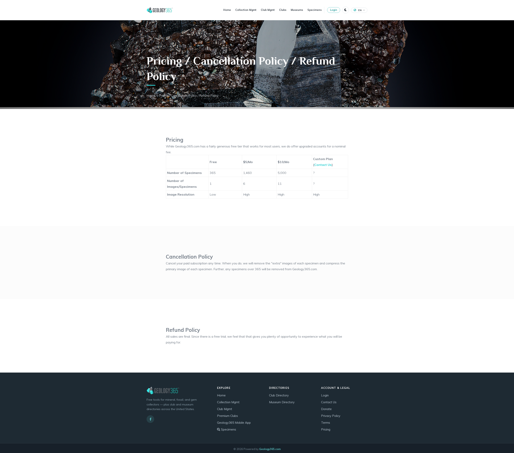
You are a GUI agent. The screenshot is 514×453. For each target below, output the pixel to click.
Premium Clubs (227, 416)
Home (227, 9)
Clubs (282, 9)
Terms (325, 423)
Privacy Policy (330, 416)
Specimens (314, 9)
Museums (297, 9)
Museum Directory (282, 402)
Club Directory (279, 395)
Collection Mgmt (245, 9)
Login (333, 9)
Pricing (325, 429)
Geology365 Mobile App (234, 423)
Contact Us (323, 165)
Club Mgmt (268, 9)
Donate (326, 409)
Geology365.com (270, 449)
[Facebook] (150, 419)
